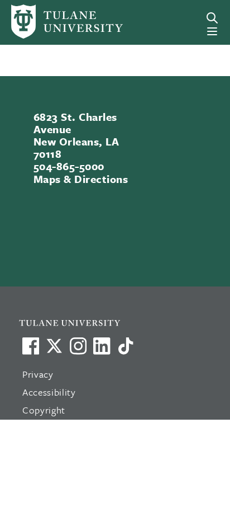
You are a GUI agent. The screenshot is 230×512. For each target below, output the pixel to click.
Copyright (43, 410)
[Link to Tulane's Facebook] (78, 345)
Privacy (38, 374)
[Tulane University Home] (121, 322)
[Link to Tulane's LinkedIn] (101, 345)
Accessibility (49, 392)
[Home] (52, 21)
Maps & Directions (80, 178)
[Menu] (212, 31)
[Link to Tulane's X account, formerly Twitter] (54, 345)
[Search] (212, 18)
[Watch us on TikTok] (125, 345)
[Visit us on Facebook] (30, 345)
